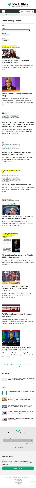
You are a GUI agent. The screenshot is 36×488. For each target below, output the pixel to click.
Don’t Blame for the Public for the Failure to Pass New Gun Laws (20, 418)
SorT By (3, 38)
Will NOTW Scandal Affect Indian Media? (16, 185)
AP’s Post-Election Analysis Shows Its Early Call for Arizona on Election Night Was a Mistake (20, 412)
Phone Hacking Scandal (11, 14)
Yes (27, 443)
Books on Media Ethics (18, 479)
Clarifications (18, 482)
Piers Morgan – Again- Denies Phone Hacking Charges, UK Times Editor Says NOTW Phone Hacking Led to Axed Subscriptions (18, 124)
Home (3, 14)
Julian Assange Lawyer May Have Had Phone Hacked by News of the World (18, 153)
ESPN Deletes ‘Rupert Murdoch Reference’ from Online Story (17, 315)
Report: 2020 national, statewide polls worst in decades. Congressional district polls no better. (20, 405)
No (30, 443)
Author (3, 28)
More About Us (18, 468)
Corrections (19, 480)
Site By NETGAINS (26, 477)
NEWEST (4, 387)
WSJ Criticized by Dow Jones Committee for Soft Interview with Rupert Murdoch (17, 217)
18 (16, 364)
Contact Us (18, 484)
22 (31, 364)
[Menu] (3, 11)
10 (11, 364)
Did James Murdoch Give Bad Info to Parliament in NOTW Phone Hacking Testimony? (15, 288)
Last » (19, 366)
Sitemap (19, 483)
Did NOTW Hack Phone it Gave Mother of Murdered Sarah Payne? (16, 61)
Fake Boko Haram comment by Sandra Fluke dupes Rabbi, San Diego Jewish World (21, 378)
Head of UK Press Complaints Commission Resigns (17, 94)
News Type (4, 33)
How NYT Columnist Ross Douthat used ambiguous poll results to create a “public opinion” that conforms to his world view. (21, 399)
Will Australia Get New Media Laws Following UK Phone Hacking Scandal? (17, 256)
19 (20, 364)
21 (27, 364)
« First (4, 364)
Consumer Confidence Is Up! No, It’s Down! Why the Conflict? (21, 392)
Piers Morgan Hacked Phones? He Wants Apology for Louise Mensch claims (16, 349)
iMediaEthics (18, 4)
